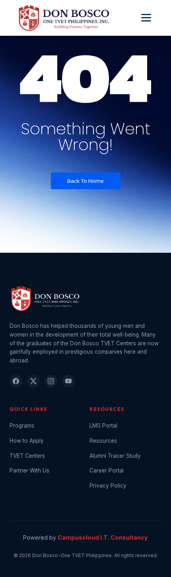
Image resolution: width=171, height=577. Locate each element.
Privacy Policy (107, 485)
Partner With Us (29, 470)
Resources (103, 441)
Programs (22, 425)
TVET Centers (27, 456)
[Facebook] (16, 381)
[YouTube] (68, 381)
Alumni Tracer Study (115, 456)
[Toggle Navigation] (146, 17)
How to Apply (27, 441)
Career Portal (106, 470)
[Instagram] (51, 381)
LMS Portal (103, 425)
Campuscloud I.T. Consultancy (103, 537)
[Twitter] (33, 381)
